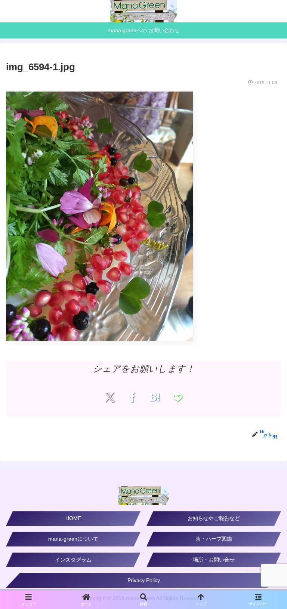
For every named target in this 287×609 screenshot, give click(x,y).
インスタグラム (73, 560)
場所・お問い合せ (214, 560)
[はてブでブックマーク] (155, 397)
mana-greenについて (73, 539)
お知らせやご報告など (214, 518)
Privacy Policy (143, 580)
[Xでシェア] (109, 397)
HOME (73, 518)
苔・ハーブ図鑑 (213, 539)
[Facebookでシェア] (132, 397)
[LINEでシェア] (177, 397)
